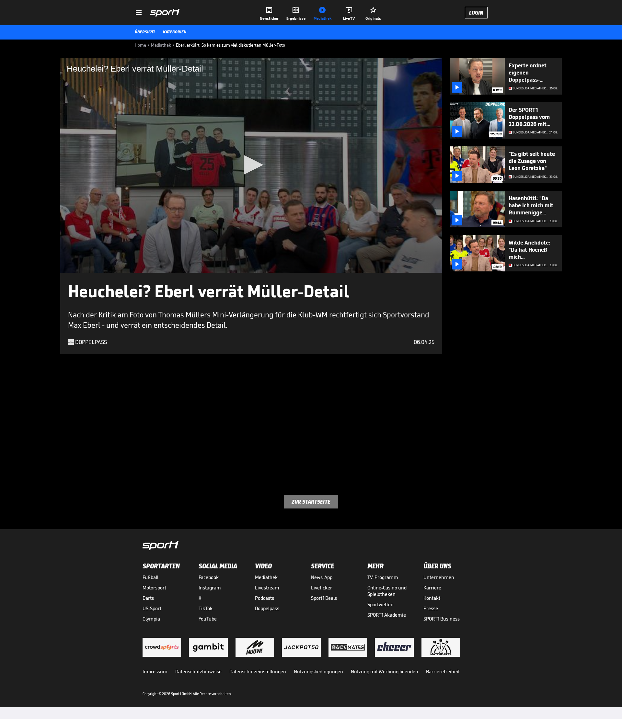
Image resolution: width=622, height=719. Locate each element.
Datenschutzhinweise (198, 671)
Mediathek (266, 577)
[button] (251, 165)
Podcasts (264, 598)
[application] (251, 165)
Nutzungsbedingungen (318, 671)
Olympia (151, 619)
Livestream (267, 588)
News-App (321, 577)
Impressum (155, 671)
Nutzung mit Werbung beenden (384, 671)
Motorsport (154, 588)
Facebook (209, 577)
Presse (430, 608)
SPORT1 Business (441, 619)
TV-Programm (382, 577)
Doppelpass (267, 608)
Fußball (150, 577)
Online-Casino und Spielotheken (387, 591)
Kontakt (431, 598)
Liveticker (321, 588)
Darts (148, 598)
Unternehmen (438, 577)
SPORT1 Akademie (386, 615)
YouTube (208, 619)
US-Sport (152, 608)
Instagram (210, 588)
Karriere (432, 588)
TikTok (206, 608)
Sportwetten (380, 604)
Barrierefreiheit (443, 671)
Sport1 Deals (324, 598)
